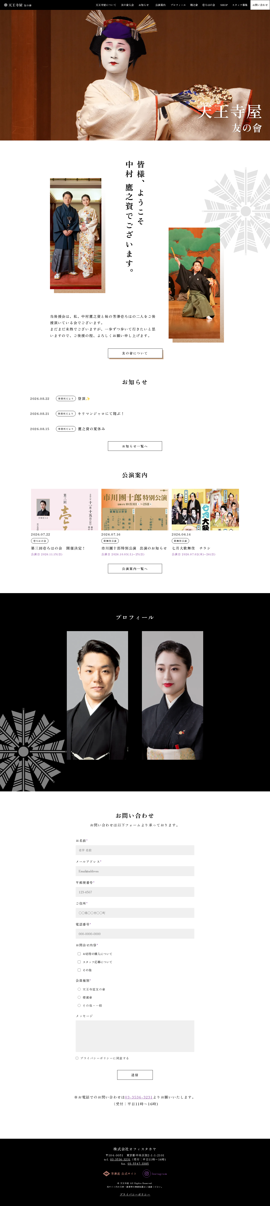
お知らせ (144, 5)
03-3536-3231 (139, 1097)
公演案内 (160, 5)
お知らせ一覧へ (135, 446)
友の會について (135, 353)
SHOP (224, 5)
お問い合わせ (260, 5)
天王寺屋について (106, 5)
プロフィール (178, 5)
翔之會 (194, 5)
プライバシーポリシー (135, 1194)
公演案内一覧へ (135, 568)
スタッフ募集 (239, 5)
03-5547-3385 (138, 1163)
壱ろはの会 (208, 5)
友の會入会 (127, 5)
